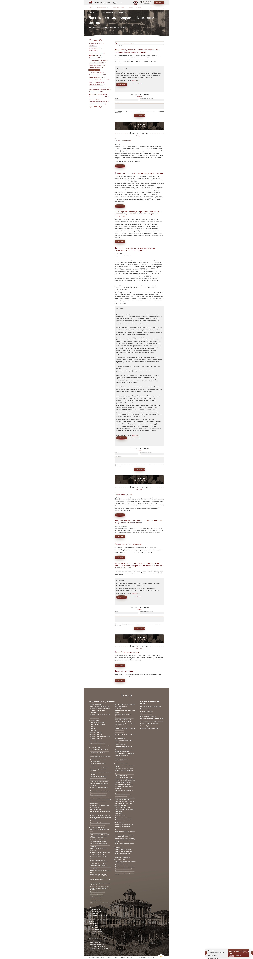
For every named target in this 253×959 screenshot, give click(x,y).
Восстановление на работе (96, 898)
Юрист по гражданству (120, 815)
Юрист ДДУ (93, 728)
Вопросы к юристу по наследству (98, 801)
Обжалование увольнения (96, 893)
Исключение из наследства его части (99, 797)
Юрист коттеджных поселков (97, 722)
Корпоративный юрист (146, 711)
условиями (161, 111)
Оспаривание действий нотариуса (98, 792)
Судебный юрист (93, 938)
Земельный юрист (94, 741)
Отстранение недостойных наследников (100, 790)
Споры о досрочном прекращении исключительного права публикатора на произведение (100, 845)
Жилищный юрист (94, 720)
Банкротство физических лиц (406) (97, 74)
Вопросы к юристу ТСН (96, 738)
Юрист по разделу (94, 717)
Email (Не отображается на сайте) (146, 98)
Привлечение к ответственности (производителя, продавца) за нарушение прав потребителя (125, 723)
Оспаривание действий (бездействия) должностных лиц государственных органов (124, 770)
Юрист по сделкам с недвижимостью (99, 706)
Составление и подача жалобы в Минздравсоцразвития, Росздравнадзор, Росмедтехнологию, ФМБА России (125, 831)
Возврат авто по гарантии (96, 931)
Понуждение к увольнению (97, 896)
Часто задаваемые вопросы (107, 12)
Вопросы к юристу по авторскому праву (100, 852)
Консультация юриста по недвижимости (100, 708)
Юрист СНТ (93, 726)
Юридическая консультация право (123, 864)
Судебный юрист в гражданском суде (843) (99, 87)
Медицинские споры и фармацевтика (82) (99, 79)
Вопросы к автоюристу (95, 935)
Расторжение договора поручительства (124, 753)
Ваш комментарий (118, 102)
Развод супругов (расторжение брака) (99, 805)
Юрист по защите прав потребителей (124, 704)
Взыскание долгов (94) (94, 70)
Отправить (139, 115)
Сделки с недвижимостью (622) (96, 62)
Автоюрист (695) (93, 45)
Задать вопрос (159, 2)
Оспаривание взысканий (96, 900)
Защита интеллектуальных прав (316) (98, 96)
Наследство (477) (93, 50)
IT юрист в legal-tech (145, 726)
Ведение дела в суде (95, 942)
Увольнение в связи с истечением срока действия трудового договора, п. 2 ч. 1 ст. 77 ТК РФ (100, 888)
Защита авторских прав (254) (96, 67)
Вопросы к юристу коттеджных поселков (100, 736)
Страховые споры (94, 927)
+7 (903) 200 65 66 (145, 2)
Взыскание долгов (121, 12)
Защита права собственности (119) (97, 65)
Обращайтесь (135, 80)
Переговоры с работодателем (97, 891)
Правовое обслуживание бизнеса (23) (98, 104)
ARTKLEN (152, 957)
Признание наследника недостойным (99, 767)
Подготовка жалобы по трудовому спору (100, 905)
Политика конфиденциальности (126, 957)
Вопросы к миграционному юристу (123, 819)
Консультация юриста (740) (95, 43)
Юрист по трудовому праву (96, 854)
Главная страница (93, 12)
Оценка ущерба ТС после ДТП (97, 929)
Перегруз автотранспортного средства (99, 933)
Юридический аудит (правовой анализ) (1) (99, 101)
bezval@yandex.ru (147, 3)
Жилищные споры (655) (95, 55)
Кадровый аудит (94, 913)
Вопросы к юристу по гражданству (123, 817)
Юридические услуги (102, 7)
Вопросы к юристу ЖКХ (96, 732)
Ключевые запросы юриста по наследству (100, 799)
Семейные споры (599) (94, 48)
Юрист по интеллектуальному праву (150, 706)
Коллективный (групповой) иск (97, 946)
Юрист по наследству (95, 747)
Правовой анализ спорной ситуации (123, 851)
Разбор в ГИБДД (94, 925)
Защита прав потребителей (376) (97, 53)
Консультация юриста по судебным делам (100, 940)
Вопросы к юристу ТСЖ (96, 734)
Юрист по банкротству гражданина (123, 784)
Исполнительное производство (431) (98, 60)
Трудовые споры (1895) (94, 57)
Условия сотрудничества (118, 7)
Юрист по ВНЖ (119, 813)
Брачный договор (94, 820)
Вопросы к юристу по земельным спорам (100, 745)
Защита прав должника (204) (96, 77)
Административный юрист (121, 763)
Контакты (138, 7)
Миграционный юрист (120, 805)
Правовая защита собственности (149, 723)
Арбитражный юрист (146, 713)
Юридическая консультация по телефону (125, 866)
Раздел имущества (94, 807)
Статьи (116, 957)
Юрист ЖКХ (93, 730)
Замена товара (118, 708)
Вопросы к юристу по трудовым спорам (100, 919)
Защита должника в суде (121, 795)
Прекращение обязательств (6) (97, 72)
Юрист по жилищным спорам (97, 724)
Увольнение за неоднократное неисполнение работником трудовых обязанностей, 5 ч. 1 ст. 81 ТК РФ (99, 861)
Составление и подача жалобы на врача (124, 824)
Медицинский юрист (119, 822)
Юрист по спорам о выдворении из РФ (124, 809)
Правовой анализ (118, 847)
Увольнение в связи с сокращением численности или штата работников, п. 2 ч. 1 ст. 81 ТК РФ (100, 867)
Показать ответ (120, 166)
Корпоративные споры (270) (96, 91)
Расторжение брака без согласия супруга (100, 822)
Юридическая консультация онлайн (123, 868)
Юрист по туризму (119, 731)
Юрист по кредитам (119, 738)
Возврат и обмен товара (121, 706)
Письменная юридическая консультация (124, 870)
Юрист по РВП (118, 811)
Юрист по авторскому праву (96, 827)
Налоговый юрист (145, 709)
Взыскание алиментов (95, 809)
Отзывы (131, 7)
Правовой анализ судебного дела (123, 849)
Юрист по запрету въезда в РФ (122, 807)
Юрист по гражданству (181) (96, 84)
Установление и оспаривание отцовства (100, 815)
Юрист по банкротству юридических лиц (151, 721)
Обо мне (91, 7)
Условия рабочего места (96, 911)
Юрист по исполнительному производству (152, 718)
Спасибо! (122, 84)
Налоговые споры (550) (94, 99)
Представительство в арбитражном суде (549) (100, 89)
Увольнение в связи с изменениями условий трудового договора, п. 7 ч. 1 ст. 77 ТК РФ (100, 879)
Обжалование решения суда (97, 944)
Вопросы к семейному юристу (97, 824)
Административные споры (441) (96, 82)
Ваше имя (116, 98)
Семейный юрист (93, 803)
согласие (120, 111)
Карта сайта (109, 957)
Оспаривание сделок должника (122, 793)
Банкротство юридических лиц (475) (98, 94)
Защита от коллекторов (120, 744)
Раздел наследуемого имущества (98, 794)
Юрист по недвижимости (96, 704)
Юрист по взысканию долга (148, 716)
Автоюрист (92, 921)
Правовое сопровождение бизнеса (149, 728)
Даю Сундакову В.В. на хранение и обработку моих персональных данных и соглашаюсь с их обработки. (139, 111)
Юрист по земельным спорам (97, 743)
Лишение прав (93, 923)
